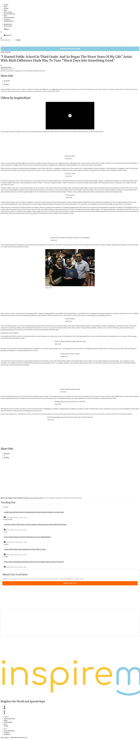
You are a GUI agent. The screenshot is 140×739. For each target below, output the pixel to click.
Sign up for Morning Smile (35, 498)
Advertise (6, 732)
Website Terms (8, 24)
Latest (5, 720)
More (5, 15)
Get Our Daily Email (9, 13)
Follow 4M (8, 35)
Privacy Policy (8, 26)
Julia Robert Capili (6, 67)
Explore (6, 4)
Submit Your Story (70, 583)
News (5, 6)
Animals (6, 8)
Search (7, 29)
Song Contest (8, 12)
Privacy (7, 737)
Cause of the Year (6, 52)
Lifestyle (6, 507)
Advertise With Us (9, 21)
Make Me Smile (8, 519)
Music (5, 10)
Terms (2, 737)
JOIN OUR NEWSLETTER (70, 49)
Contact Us (7, 19)
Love (5, 531)
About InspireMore (9, 17)
